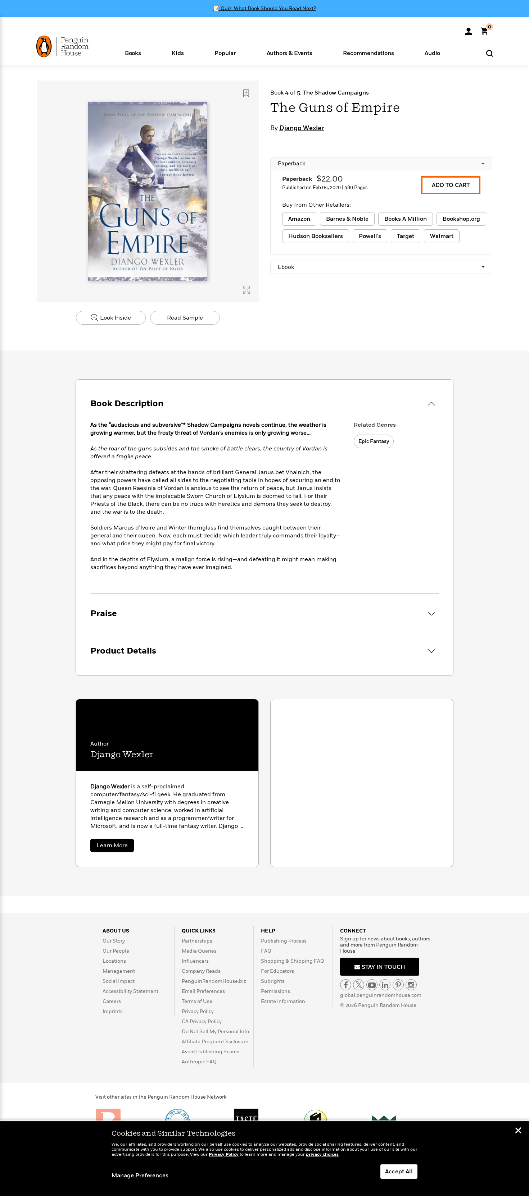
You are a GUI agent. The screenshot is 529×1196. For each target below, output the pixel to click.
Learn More (115, 846)
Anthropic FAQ (199, 1061)
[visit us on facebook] (345, 984)
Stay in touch (382, 967)
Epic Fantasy (373, 441)
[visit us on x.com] (358, 984)
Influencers (195, 961)
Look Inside (115, 318)
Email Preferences (203, 991)
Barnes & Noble (347, 219)
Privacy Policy (198, 1011)
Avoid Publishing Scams (210, 1051)
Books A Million (405, 219)
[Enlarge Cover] (246, 290)
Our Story (114, 941)
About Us (116, 930)
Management (119, 971)
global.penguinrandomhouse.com (380, 995)
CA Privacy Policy (202, 1021)
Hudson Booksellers (315, 236)
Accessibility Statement (130, 991)
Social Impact (119, 981)
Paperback (381, 164)
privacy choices (322, 1154)
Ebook (381, 267)
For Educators (277, 971)
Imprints (113, 1011)
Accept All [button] (399, 1172)
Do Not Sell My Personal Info (215, 1031)
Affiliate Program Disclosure (215, 1041)
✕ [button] (518, 1131)
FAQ (266, 951)
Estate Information (283, 1001)
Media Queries (199, 951)
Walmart (441, 236)
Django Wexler (301, 128)
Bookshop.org (461, 219)
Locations (114, 961)
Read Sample (185, 318)
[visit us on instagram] (411, 984)
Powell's (370, 236)
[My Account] (468, 28)
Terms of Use (197, 1001)
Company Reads (201, 971)
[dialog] (264, 1158)
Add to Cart (451, 185)
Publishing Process (284, 941)
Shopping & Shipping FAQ (292, 961)
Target (405, 236)
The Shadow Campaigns (336, 93)
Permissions (275, 991)
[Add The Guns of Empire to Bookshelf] (246, 93)
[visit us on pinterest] (398, 984)
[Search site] (489, 53)
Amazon (299, 219)
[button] (133, 52)
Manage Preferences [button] (140, 1175)
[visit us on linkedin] (384, 984)
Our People (116, 951)
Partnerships (197, 941)
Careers (112, 1001)
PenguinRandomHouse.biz (214, 981)
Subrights (273, 981)
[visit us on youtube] (371, 984)
